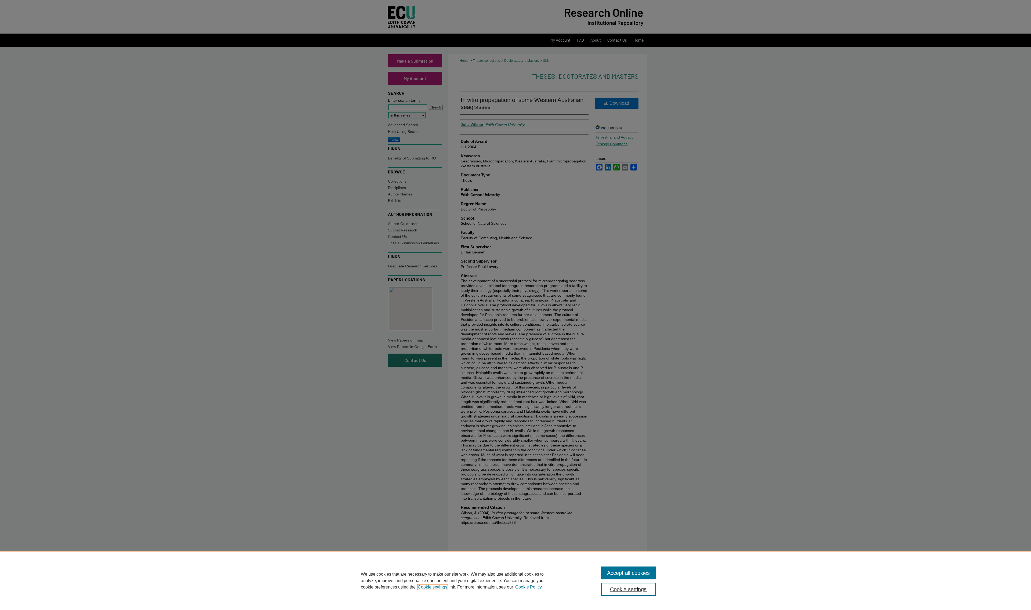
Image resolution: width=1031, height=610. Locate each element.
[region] (515, 580)
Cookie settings (432, 587)
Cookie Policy (528, 587)
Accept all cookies (628, 573)
